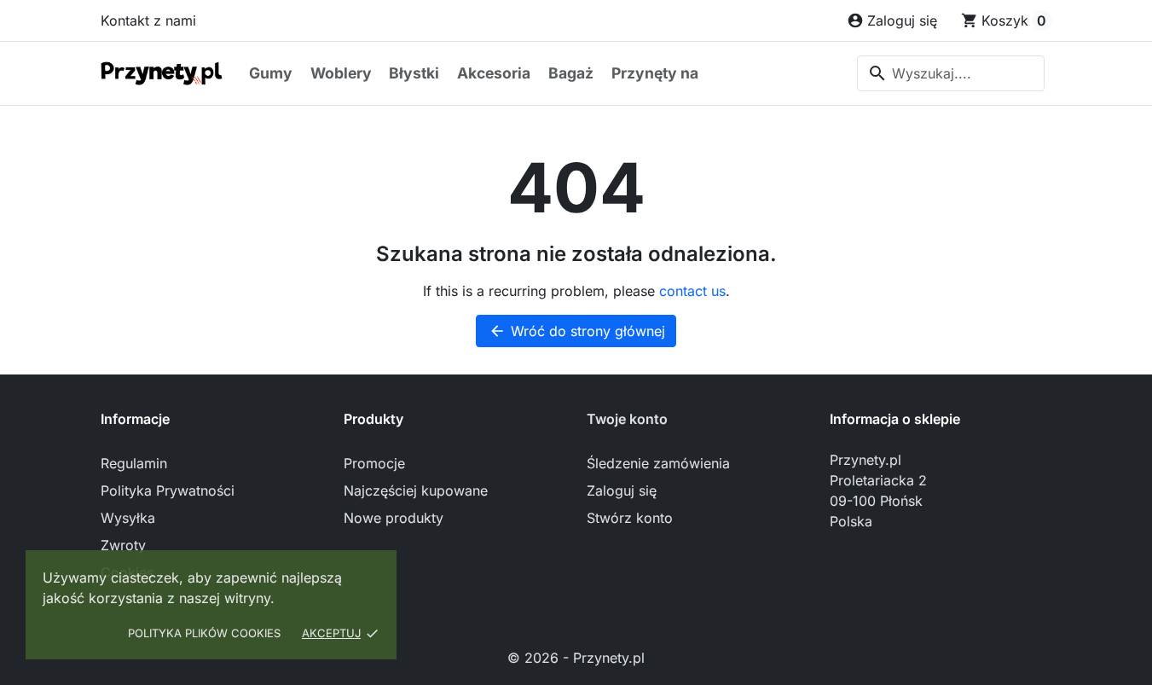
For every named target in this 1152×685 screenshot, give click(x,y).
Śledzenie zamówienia (658, 463)
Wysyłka (128, 517)
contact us (692, 290)
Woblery (341, 73)
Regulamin (134, 463)
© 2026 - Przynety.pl (576, 657)
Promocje (374, 463)
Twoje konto (627, 418)
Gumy (270, 73)
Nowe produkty (393, 517)
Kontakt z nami (148, 20)
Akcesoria (493, 73)
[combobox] (951, 73)
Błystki (414, 73)
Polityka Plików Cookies (204, 633)
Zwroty (123, 545)
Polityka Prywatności (167, 490)
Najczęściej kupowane (416, 490)
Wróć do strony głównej (577, 331)
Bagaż (570, 73)
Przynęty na (654, 73)
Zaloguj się (622, 490)
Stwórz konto (630, 517)
